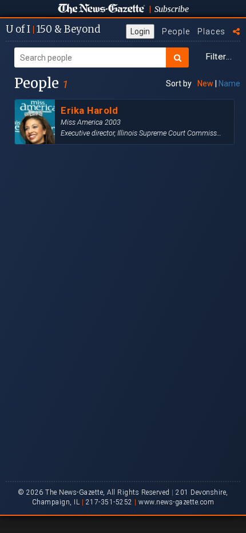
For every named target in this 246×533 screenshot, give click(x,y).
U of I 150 (53, 29)
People (176, 31)
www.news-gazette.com (176, 502)
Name (229, 83)
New (205, 83)
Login (140, 31)
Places (211, 31)
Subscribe (171, 9)
